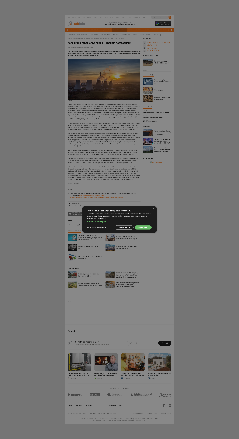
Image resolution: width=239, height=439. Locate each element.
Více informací (102, 218)
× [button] (154, 208)
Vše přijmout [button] (143, 227)
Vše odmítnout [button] (124, 227)
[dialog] (119, 219)
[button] (119, 222)
